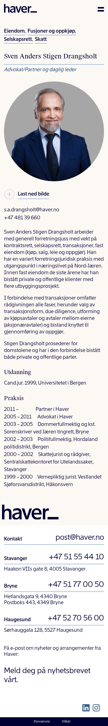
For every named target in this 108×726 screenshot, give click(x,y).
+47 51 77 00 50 (76, 585)
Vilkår (66, 721)
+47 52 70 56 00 (75, 618)
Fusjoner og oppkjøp (51, 31)
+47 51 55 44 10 (76, 557)
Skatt (41, 39)
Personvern (42, 721)
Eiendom (14, 31)
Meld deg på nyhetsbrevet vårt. (47, 675)
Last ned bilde (33, 194)
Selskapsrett (18, 39)
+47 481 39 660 (22, 218)
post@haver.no (80, 537)
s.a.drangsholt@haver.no (31, 210)
